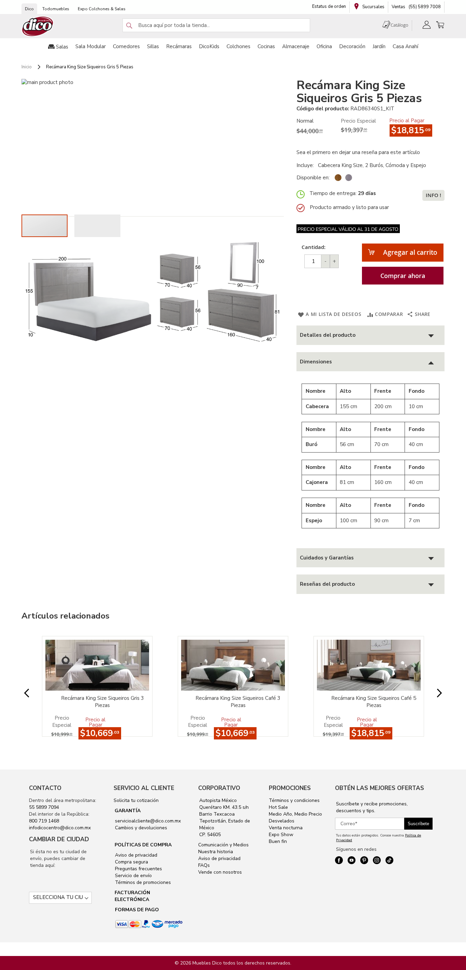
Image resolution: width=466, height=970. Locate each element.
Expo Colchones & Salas (102, 9)
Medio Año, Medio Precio (295, 814)
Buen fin (278, 841)
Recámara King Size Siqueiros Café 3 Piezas (237, 702)
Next (434, 693)
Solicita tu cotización (136, 800)
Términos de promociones (142, 882)
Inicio (26, 67)
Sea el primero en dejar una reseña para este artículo (358, 152)
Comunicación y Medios (223, 845)
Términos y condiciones (294, 800)
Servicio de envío (133, 875)
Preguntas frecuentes (138, 868)
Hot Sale (278, 807)
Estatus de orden (329, 6)
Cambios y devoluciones (140, 827)
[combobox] (216, 25)
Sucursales (372, 7)
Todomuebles (55, 9)
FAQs (204, 865)
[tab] (370, 335)
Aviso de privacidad (135, 855)
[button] (97, 226)
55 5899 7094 (44, 807)
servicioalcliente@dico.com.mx (148, 821)
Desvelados (281, 821)
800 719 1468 (44, 821)
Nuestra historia (215, 851)
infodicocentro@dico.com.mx (60, 827)
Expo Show (281, 834)
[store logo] (37, 26)
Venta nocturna (286, 827)
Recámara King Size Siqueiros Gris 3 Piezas (102, 702)
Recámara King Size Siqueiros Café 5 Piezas (373, 702)
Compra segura (131, 862)
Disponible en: (313, 177)
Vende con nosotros (220, 872)
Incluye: (306, 165)
